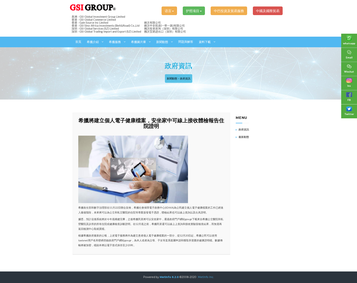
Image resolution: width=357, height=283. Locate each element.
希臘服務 (115, 42)
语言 (168, 11)
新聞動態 (162, 42)
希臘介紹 (93, 42)
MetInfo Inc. (206, 277)
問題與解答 (185, 42)
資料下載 (205, 42)
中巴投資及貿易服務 (229, 11)
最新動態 (244, 136)
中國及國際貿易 (267, 11)
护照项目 (193, 11)
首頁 (78, 42)
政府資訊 (185, 78)
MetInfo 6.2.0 (169, 277)
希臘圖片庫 (138, 42)
